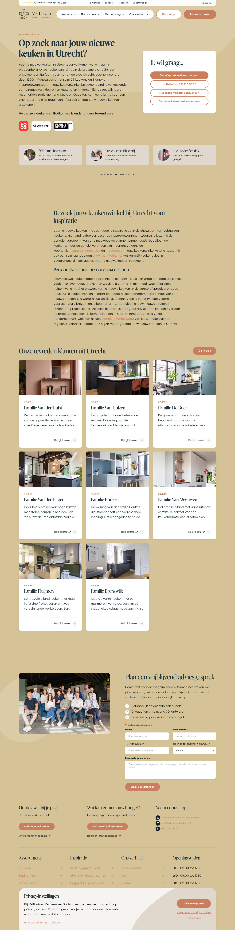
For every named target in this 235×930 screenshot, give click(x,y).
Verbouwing (28, 883)
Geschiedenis (131, 868)
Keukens (25, 868)
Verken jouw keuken (37, 826)
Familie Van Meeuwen (177, 499)
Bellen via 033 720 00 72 (180, 84)
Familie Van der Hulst (43, 408)
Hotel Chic (92, 250)
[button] (207, 3)
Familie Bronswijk (107, 591)
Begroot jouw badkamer (102, 835)
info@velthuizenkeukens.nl (176, 823)
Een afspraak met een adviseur (179, 75)
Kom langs (168, 14)
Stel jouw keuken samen (107, 826)
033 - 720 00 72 (169, 828)
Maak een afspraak (142, 786)
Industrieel (113, 250)
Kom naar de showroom (115, 174)
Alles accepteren (194, 903)
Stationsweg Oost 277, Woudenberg (180, 817)
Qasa (63, 3)
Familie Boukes (104, 499)
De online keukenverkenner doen (179, 101)
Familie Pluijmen (39, 591)
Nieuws (126, 883)
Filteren (206, 350)
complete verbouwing (118, 318)
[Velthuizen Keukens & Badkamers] (35, 14)
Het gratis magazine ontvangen (179, 92)
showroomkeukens (107, 255)
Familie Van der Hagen (44, 499)
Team (125, 875)
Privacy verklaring (35, 922)
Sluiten (55, 922)
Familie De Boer (172, 408)
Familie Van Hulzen (108, 408)
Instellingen (194, 918)
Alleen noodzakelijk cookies (194, 912)
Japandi (77, 250)
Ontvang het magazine (33, 835)
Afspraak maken (200, 14)
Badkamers (27, 875)
